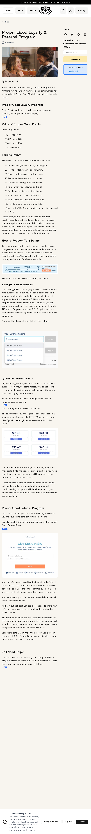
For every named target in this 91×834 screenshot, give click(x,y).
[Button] (63, 10)
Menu (8, 10)
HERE (4, 405)
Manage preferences (51, 822)
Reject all (69, 822)
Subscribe (75, 59)
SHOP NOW (65, 2)
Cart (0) (81, 10)
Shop (20, 10)
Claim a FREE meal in (75, 67)
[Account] (71, 10)
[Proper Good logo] (45, 10)
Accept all (82, 822)
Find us (33, 10)
